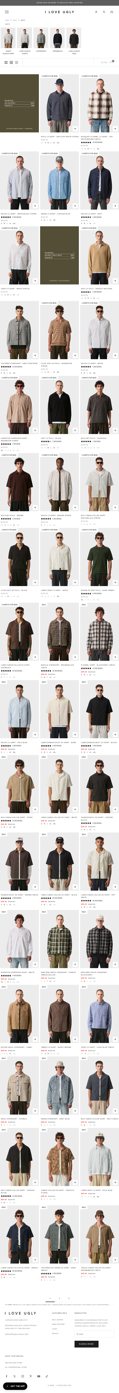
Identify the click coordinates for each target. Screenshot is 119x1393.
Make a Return (58, 1324)
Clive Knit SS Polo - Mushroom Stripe (56, 365)
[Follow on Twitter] (14, 1376)
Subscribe (86, 1344)
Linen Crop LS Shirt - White (54, 590)
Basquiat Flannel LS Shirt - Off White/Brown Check (97, 138)
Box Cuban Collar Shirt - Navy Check (99, 1119)
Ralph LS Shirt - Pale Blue (14, 742)
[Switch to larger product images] (6, 62)
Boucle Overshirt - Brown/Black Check (57, 666)
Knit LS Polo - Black (51, 438)
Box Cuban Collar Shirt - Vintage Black (18, 1191)
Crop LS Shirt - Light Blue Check (97, 1047)
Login (54, 1329)
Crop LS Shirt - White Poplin (15, 289)
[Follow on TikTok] (46, 1376)
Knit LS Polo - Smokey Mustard (96, 289)
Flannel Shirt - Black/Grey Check (98, 665)
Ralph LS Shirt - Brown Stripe (56, 515)
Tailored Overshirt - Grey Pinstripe (19, 363)
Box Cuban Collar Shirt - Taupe (17, 817)
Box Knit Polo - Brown (12, 515)
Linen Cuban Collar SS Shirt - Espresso (16, 666)
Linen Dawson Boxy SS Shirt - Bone (58, 742)
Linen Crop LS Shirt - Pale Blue (96, 1190)
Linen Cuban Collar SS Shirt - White (59, 817)
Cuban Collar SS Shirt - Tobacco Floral (57, 1191)
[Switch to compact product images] (16, 62)
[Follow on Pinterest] (30, 1376)
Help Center (57, 1320)
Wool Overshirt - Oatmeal (14, 1119)
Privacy (55, 1333)
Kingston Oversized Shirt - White (18, 972)
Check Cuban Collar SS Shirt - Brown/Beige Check (96, 1269)
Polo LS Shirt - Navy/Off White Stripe (60, 137)
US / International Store (16, 1367)
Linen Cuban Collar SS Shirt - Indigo (19, 1268)
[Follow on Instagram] (22, 1376)
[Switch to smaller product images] (11, 62)
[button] (15, 1386)
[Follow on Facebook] (6, 1376)
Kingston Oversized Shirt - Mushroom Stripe (14, 439)
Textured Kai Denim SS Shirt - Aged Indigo (58, 1269)
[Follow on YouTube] (38, 1376)
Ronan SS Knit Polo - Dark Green (97, 590)
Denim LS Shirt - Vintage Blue (55, 214)
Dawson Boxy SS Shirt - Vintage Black (97, 819)
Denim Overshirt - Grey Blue (55, 1119)
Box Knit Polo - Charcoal (94, 438)
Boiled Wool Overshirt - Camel (16, 1047)
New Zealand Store (13, 1363)
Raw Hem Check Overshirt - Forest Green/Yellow (58, 974)
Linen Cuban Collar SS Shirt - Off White (98, 896)
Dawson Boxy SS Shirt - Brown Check (19, 895)
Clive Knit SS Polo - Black (14, 590)
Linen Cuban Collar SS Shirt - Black (59, 895)
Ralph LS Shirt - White (92, 363)
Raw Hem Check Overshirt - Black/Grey (94, 974)
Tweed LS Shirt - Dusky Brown (56, 1047)
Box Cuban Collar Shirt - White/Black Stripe (93, 517)
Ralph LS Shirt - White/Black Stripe (19, 214)
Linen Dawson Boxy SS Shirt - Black (99, 742)
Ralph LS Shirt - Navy (91, 214)
